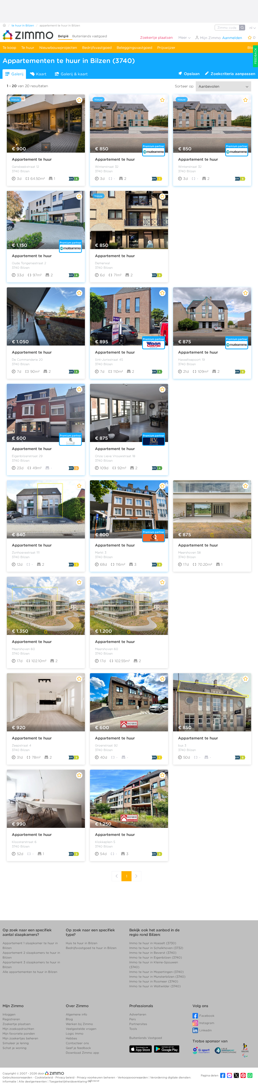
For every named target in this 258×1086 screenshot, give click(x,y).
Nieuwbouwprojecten (58, 48)
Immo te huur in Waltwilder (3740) (155, 986)
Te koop (9, 48)
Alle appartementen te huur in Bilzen (30, 972)
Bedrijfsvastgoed (97, 48)
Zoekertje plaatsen (156, 38)
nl (251, 28)
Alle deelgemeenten (33, 1081)
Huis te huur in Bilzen (81, 943)
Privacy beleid (65, 1077)
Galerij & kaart (74, 74)
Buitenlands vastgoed (89, 36)
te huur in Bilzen (23, 25)
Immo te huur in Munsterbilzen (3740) (157, 976)
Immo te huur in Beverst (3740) (152, 953)
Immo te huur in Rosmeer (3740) (153, 981)
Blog (251, 48)
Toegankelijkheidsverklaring (68, 1081)
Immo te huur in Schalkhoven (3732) (156, 948)
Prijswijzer (166, 48)
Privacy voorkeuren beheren (96, 1077)
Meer (183, 38)
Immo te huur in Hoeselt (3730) (152, 943)
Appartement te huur (32, 159)
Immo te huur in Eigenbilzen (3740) (155, 957)
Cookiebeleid (44, 1077)
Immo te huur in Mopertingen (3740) (156, 972)
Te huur (27, 48)
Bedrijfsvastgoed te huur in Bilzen (91, 948)
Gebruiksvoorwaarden (18, 1077)
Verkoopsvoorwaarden (133, 1077)
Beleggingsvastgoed (134, 48)
